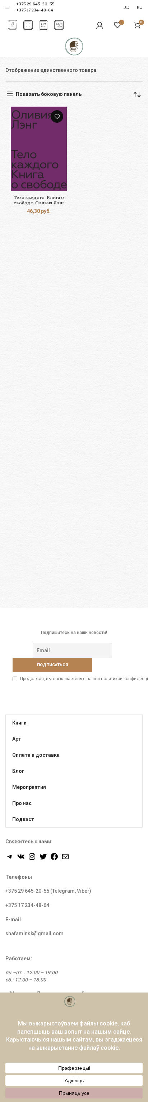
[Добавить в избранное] (57, 116)
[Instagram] (32, 859)
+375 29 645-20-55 (35, 3)
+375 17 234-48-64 (34, 10)
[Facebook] (54, 859)
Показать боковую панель (49, 94)
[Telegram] (9, 859)
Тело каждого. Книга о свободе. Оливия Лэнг (39, 200)
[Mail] (65, 859)
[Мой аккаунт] (100, 25)
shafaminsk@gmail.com (34, 933)
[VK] (21, 859)
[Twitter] (43, 859)
